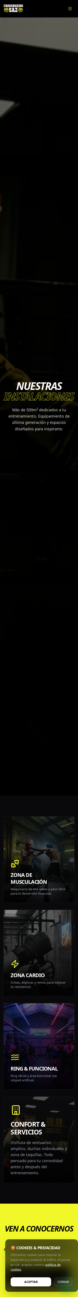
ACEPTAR (31, 1282)
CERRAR (63, 1282)
